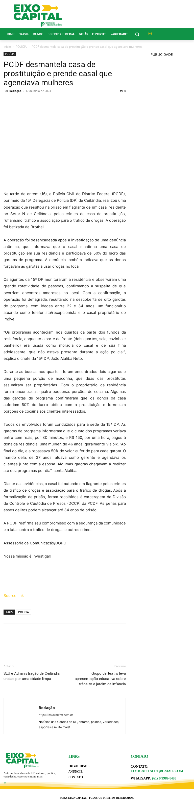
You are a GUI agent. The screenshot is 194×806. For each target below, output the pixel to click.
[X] (20, 102)
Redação (15, 91)
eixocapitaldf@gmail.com (157, 771)
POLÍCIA (21, 46)
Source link (14, 595)
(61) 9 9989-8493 (164, 778)
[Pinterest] (32, 102)
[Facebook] (9, 102)
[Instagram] (150, 33)
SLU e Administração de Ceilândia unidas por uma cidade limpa (32, 676)
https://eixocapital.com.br (56, 715)
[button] (137, 34)
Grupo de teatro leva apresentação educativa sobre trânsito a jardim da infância (100, 678)
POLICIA (23, 612)
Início (7, 46)
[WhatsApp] (43, 102)
